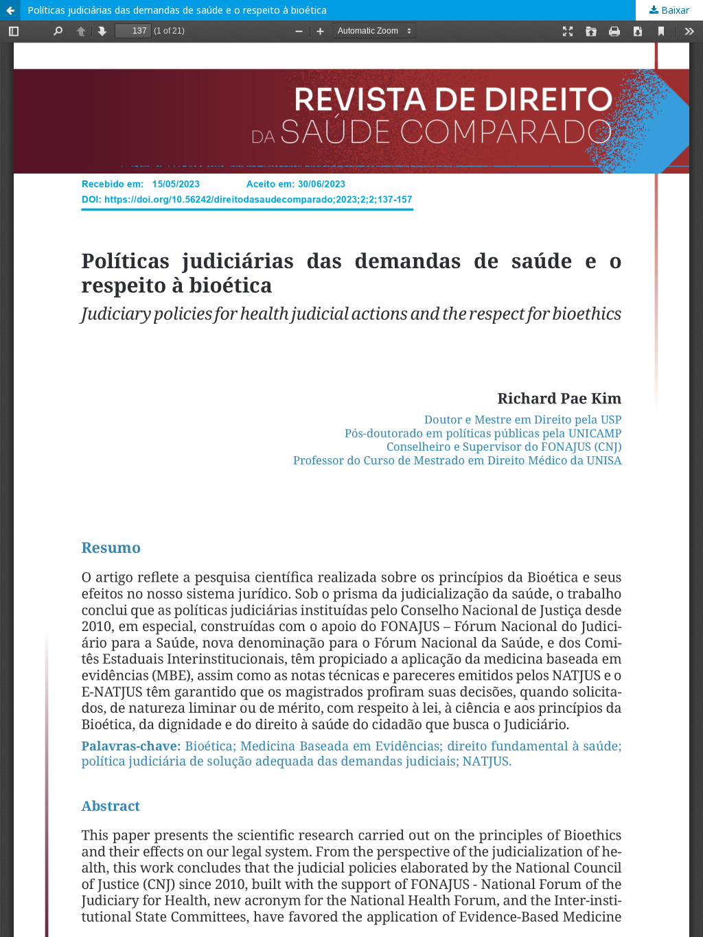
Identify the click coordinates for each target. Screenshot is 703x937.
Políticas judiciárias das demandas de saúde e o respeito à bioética (177, 9)
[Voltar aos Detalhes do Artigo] (10, 10)
